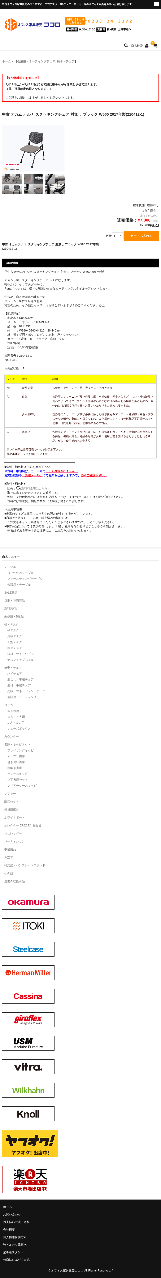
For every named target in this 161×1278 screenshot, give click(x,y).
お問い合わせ (12, 1214)
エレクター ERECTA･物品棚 (23, 825)
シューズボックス (19, 728)
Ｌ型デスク (14, 642)
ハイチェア (14, 673)
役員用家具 (11, 809)
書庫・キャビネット (17, 744)
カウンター (11, 736)
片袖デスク (14, 636)
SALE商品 (10, 592)
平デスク (13, 630)
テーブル (10, 567)
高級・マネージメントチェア (26, 691)
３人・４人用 (16, 716)
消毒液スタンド (13, 1252)
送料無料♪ (10, 608)
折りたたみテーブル (20, 572)
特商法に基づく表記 (16, 1259)
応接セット (11, 801)
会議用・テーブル (19, 584)
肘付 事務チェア (19, 685)
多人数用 (13, 711)
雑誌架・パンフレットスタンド (24, 865)
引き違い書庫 (16, 762)
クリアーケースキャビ (22, 785)
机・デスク (11, 624)
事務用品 (10, 849)
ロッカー (10, 705)
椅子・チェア (66, 61)
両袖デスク (14, 648)
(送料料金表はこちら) (34, 488)
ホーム (6, 61)
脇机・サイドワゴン (20, 653)
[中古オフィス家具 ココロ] (33, 30)
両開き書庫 (14, 768)
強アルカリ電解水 (15, 1244)
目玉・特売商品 (14, 600)
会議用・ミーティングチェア (36, 61)
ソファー (10, 793)
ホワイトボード (14, 817)
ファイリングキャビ (20, 750)
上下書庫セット (17, 779)
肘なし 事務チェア (20, 679)
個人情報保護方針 (15, 1237)
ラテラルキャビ (17, 773)
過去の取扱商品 (14, 881)
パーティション (14, 841)
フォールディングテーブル (25, 578)
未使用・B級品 (14, 616)
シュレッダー (13, 833)
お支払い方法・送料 (16, 1222)
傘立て (8, 857)
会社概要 (9, 1229)
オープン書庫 (16, 756)
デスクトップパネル (20, 659)
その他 (8, 873)
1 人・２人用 (16, 722)
